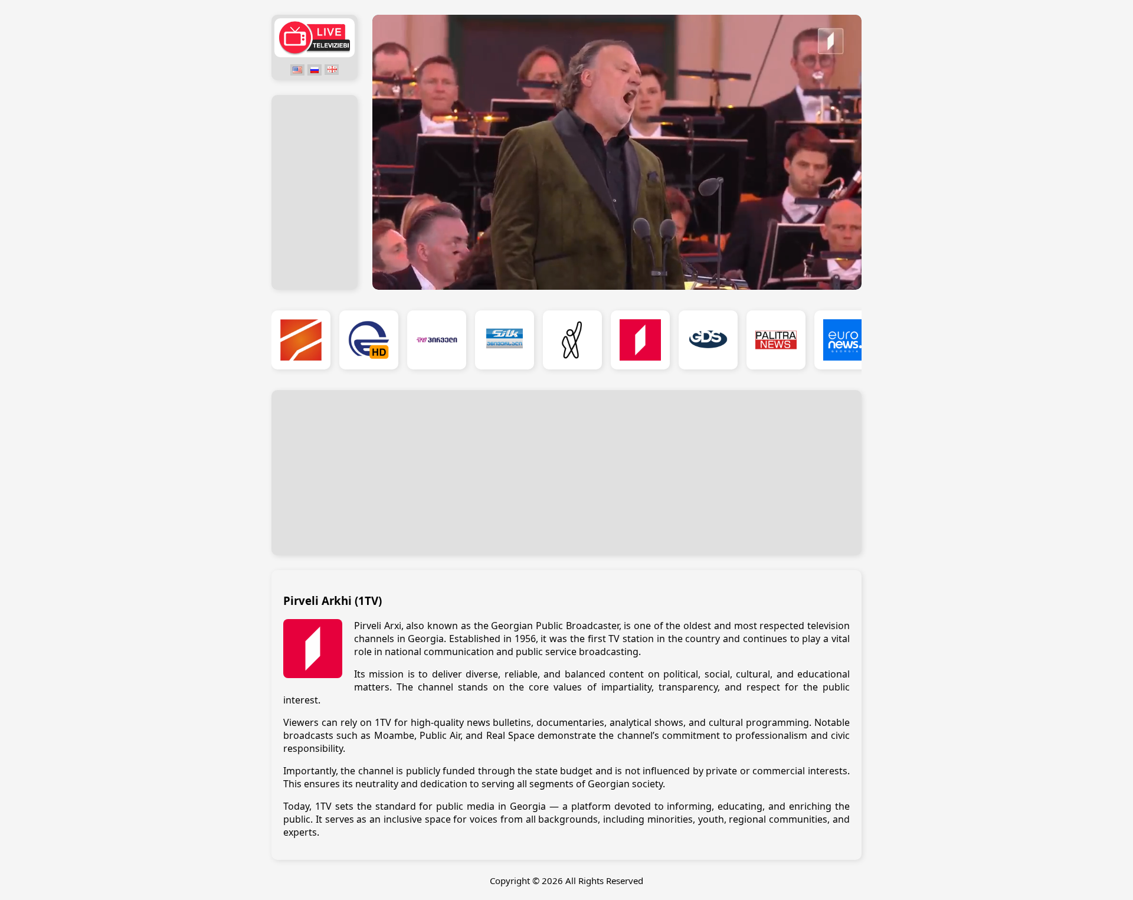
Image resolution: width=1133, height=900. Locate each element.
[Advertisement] (314, 192)
